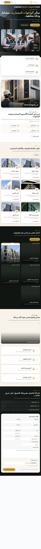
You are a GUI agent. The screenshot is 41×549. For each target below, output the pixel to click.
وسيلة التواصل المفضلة (34, 441)
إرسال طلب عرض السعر (10, 469)
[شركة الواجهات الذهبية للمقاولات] (34, 2)
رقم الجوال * (18, 419)
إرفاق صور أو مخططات (34, 460)
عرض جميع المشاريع (35, 239)
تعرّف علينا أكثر (36, 136)
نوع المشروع (36, 436)
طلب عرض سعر (7, 2)
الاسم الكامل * (36, 419)
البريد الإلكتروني (36, 424)
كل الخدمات (36, 155)
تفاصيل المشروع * (35, 447)
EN (15, 2)
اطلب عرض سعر (36, 25)
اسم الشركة (18, 424)
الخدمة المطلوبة (17, 430)
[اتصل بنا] (12, 2)
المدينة (37, 430)
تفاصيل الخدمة (36, 177)
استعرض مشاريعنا (24, 25)
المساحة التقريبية (17, 436)
